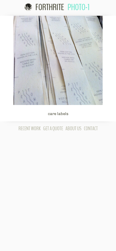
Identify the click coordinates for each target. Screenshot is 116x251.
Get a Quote (53, 128)
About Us (73, 128)
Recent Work (29, 128)
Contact (91, 128)
